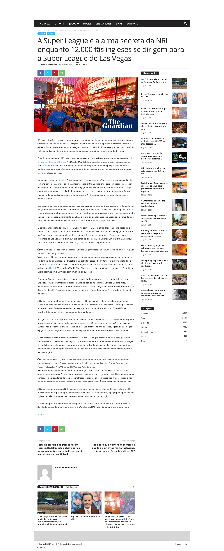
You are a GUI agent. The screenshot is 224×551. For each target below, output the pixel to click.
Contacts (132, 23)
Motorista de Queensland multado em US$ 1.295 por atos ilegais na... (153, 141)
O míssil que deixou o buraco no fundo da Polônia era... (154, 80)
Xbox (143, 341)
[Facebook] (40, 73)
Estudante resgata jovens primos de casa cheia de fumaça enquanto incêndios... (155, 248)
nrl (133, 209)
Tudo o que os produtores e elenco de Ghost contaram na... (154, 126)
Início (39, 30)
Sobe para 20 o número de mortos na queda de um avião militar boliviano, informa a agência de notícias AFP (113, 448)
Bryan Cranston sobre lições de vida (85, 517)
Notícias (45, 23)
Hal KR (52, 268)
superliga (61, 180)
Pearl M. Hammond (49, 64)
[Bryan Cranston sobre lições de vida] (86, 503)
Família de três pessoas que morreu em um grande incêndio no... (154, 111)
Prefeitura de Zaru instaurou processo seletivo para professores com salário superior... (154, 187)
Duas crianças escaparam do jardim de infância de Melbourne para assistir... (154, 293)
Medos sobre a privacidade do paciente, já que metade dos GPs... (154, 218)
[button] (185, 23)
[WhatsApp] (62, 73)
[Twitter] (47, 73)
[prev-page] (129, 487)
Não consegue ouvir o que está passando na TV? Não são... (153, 171)
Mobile (87, 23)
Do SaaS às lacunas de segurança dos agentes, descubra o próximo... (152, 156)
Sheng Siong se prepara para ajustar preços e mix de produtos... (154, 263)
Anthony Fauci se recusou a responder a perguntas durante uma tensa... (154, 233)
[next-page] (133, 487)
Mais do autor (71, 487)
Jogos (72, 23)
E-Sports (60, 23)
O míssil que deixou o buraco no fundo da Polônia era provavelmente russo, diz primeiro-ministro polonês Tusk (52, 520)
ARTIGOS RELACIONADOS (50, 487)
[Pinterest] (55, 73)
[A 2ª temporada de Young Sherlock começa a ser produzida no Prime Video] (179, 205)
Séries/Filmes (103, 23)
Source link (42, 414)
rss (186, 544)
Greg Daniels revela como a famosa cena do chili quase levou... (154, 278)
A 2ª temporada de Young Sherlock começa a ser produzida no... (153, 203)
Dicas (119, 23)
